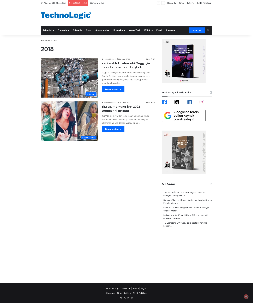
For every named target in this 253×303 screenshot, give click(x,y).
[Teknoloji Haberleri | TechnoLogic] (68, 15)
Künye (181, 3)
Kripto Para (119, 30)
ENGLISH (197, 30)
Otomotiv (62, 30)
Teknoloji (47, 30)
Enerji (159, 30)
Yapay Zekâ (134, 30)
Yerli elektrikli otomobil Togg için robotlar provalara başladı (126, 65)
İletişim (190, 3)
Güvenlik (77, 30)
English (144, 288)
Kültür (147, 30)
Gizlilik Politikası (203, 3)
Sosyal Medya (102, 30)
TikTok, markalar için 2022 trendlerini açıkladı (121, 109)
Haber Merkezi (110, 59)
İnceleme (170, 30)
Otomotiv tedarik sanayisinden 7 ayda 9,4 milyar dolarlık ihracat (118, 3)
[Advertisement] (155, 15)
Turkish (135, 288)
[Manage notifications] (246, 296)
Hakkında (171, 3)
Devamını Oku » (113, 89)
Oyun (88, 30)
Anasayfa (47, 40)
